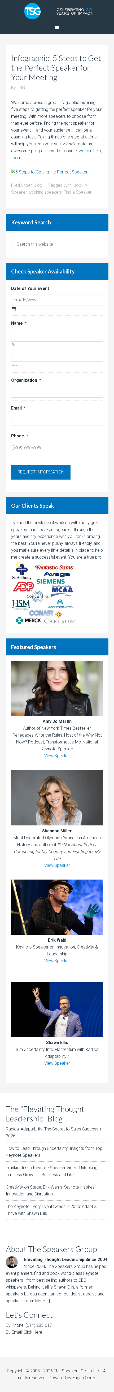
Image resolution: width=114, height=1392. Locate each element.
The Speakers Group (57, 10)
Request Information (40, 472)
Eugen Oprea (84, 1377)
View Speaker (57, 755)
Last (15, 365)
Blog (38, 185)
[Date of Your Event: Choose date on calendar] (13, 309)
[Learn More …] (36, 1300)
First (15, 345)
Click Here (33, 1332)
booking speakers (45, 192)
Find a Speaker (77, 192)
